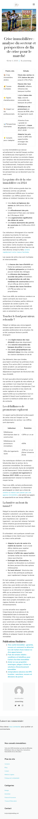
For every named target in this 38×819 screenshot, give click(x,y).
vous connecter (14, 727)
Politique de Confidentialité (12, 778)
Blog (6, 767)
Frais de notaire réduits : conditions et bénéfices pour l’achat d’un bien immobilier (19, 657)
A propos (7, 764)
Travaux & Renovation (11, 801)
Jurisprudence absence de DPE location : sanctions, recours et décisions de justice (20, 674)
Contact (7, 771)
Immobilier (7, 794)
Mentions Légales (9, 774)
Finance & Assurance (10, 797)
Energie (7, 790)
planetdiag (27, 61)
